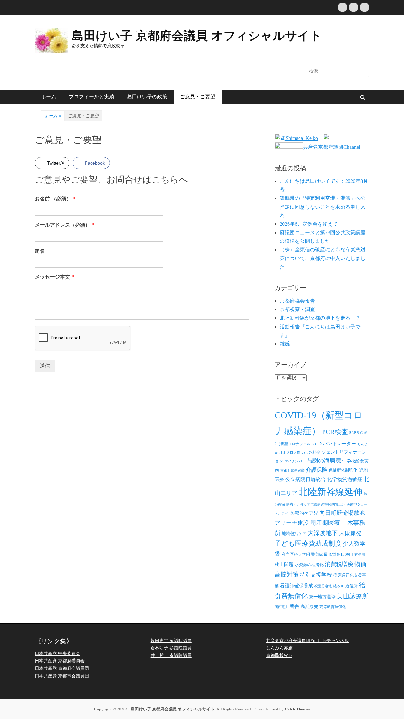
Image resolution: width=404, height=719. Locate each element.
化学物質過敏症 (344, 479)
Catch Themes (297, 709)
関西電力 (281, 607)
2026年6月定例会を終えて (309, 224)
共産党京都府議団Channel (331, 147)
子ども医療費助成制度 (308, 543)
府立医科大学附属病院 (302, 554)
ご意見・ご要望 (197, 96)
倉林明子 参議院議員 (171, 648)
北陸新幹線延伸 (331, 492)
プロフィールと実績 (91, 96)
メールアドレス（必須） (64, 225)
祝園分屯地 (323, 586)
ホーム (48, 96)
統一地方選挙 (322, 596)
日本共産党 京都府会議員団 (62, 668)
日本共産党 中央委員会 (57, 653)
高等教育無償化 (332, 607)
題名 (40, 251)
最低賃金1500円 (338, 554)
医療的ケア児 (304, 513)
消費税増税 (339, 564)
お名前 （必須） (55, 198)
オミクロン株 (289, 452)
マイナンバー (295, 461)
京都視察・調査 (297, 309)
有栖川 (359, 554)
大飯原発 (350, 533)
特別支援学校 (316, 575)
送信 (45, 365)
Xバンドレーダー (337, 443)
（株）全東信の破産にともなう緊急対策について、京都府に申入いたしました (322, 258)
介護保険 (316, 470)
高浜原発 (309, 606)
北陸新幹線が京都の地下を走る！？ (320, 318)
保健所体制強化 (343, 470)
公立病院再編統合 (305, 479)
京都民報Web (279, 655)
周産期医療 (325, 522)
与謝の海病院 (324, 460)
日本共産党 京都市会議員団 (62, 676)
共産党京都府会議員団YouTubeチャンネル (307, 640)
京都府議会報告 (297, 301)
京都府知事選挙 (292, 470)
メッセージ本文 (54, 277)
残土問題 (284, 564)
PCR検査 (335, 431)
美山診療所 (352, 596)
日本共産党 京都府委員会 (60, 660)
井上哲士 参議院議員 (171, 655)
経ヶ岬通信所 (345, 585)
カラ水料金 (310, 452)
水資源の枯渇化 (309, 565)
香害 (294, 606)
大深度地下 (323, 533)
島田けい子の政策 (147, 96)
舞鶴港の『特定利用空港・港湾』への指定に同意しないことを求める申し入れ (322, 206)
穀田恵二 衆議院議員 (171, 640)
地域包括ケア (294, 533)
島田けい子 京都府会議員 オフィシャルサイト (197, 35)
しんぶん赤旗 (279, 648)
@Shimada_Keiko (299, 138)
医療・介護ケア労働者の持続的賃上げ (315, 504)
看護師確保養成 (296, 585)
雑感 (285, 343)
